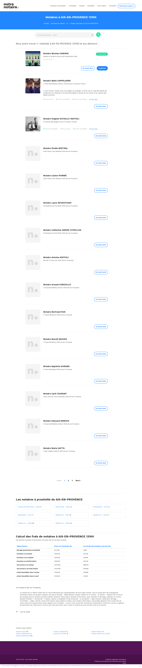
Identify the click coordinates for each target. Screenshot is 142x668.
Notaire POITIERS (60, 634)
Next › (78, 480)
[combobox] (62, 35)
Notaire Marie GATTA (54, 448)
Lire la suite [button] (24, 612)
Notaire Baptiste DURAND (56, 366)
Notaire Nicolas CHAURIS (55, 53)
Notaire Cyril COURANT (55, 393)
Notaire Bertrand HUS (54, 312)
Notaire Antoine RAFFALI (56, 257)
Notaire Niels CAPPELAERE (57, 80)
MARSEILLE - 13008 (62, 523)
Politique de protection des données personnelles (110, 661)
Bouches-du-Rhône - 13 (59, 23)
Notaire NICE (20, 631)
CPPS (124, 663)
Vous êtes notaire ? (126, 6)
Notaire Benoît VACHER (55, 339)
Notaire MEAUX (96, 631)
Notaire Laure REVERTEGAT (57, 203)
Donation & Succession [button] (58, 6)
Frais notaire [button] (101, 6)
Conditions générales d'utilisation (115, 659)
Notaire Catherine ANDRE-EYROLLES (62, 230)
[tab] (71, 587)
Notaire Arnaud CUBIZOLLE (57, 284)
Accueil (46, 23)
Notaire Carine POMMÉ (55, 175)
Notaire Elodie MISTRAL (55, 148)
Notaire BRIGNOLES (23, 634)
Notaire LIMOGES (60, 631)
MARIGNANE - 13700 (100, 507)
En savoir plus (88, 68)
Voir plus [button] (94, 99)
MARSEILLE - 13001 (62, 515)
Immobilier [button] (72, 6)
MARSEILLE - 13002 (100, 515)
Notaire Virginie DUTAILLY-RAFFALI (61, 118)
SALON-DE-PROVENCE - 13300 (29, 507)
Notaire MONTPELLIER (99, 634)
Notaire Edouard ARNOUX (56, 421)
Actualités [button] (90, 6)
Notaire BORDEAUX (23, 636)
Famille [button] (81, 6)
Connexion (112, 6)
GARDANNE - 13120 (24, 515)
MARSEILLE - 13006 (25, 523)
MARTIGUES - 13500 (63, 507)
